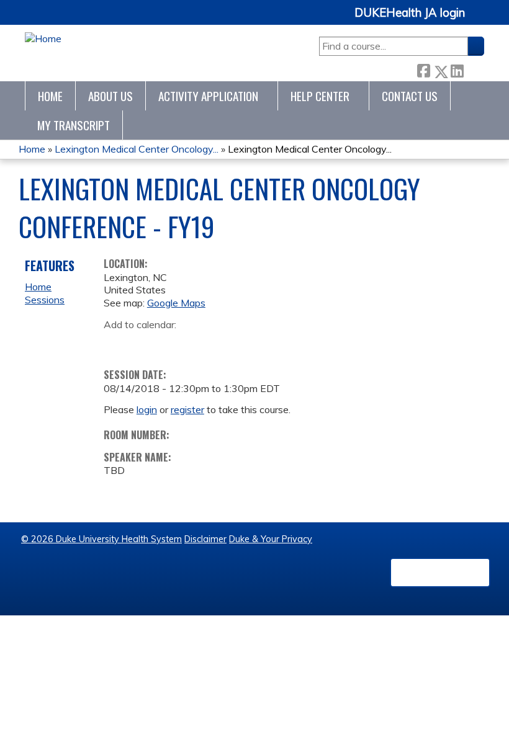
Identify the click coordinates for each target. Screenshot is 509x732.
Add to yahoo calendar (144, 343)
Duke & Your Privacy (270, 539)
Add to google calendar (116, 343)
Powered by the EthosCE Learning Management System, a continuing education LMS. (440, 572)
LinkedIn (457, 68)
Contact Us (410, 96)
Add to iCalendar (172, 343)
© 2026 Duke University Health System (101, 539)
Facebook (423, 68)
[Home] (43, 39)
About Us (110, 96)
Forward (473, 68)
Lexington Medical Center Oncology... (136, 149)
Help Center (320, 96)
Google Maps (176, 303)
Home (50, 96)
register (187, 409)
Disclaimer (205, 539)
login (147, 409)
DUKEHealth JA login (409, 13)
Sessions (45, 299)
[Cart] (479, 19)
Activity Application (208, 96)
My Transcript (73, 125)
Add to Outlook (202, 343)
